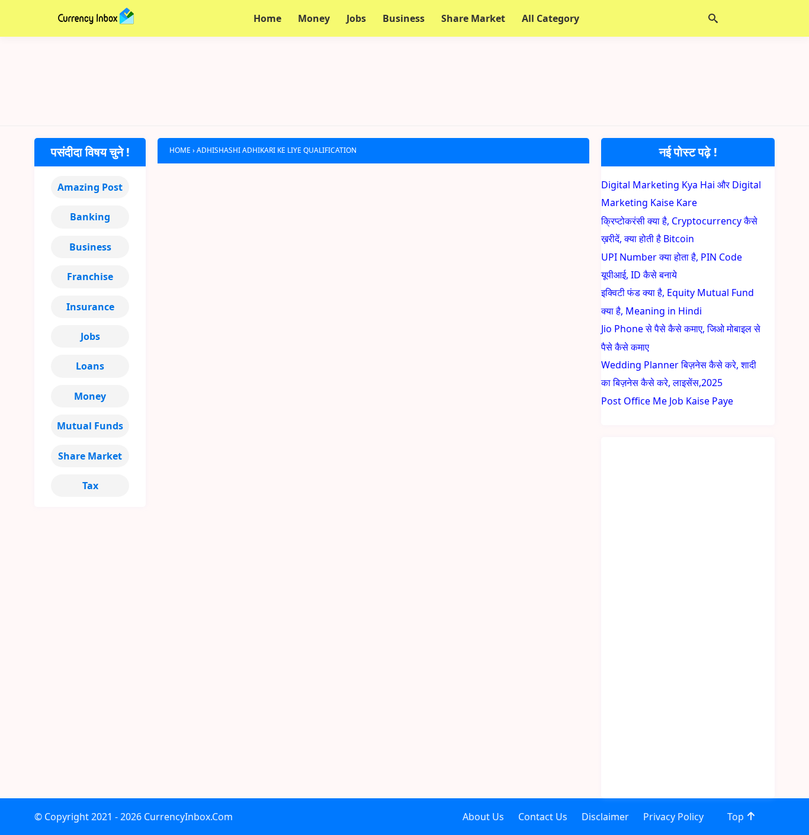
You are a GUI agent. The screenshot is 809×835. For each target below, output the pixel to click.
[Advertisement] (404, 81)
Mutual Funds (90, 425)
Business (90, 246)
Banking (90, 216)
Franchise (90, 276)
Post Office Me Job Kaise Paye (667, 400)
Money (90, 396)
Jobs (90, 336)
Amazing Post (90, 187)
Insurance (90, 306)
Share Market (90, 456)
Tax (90, 485)
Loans (90, 365)
